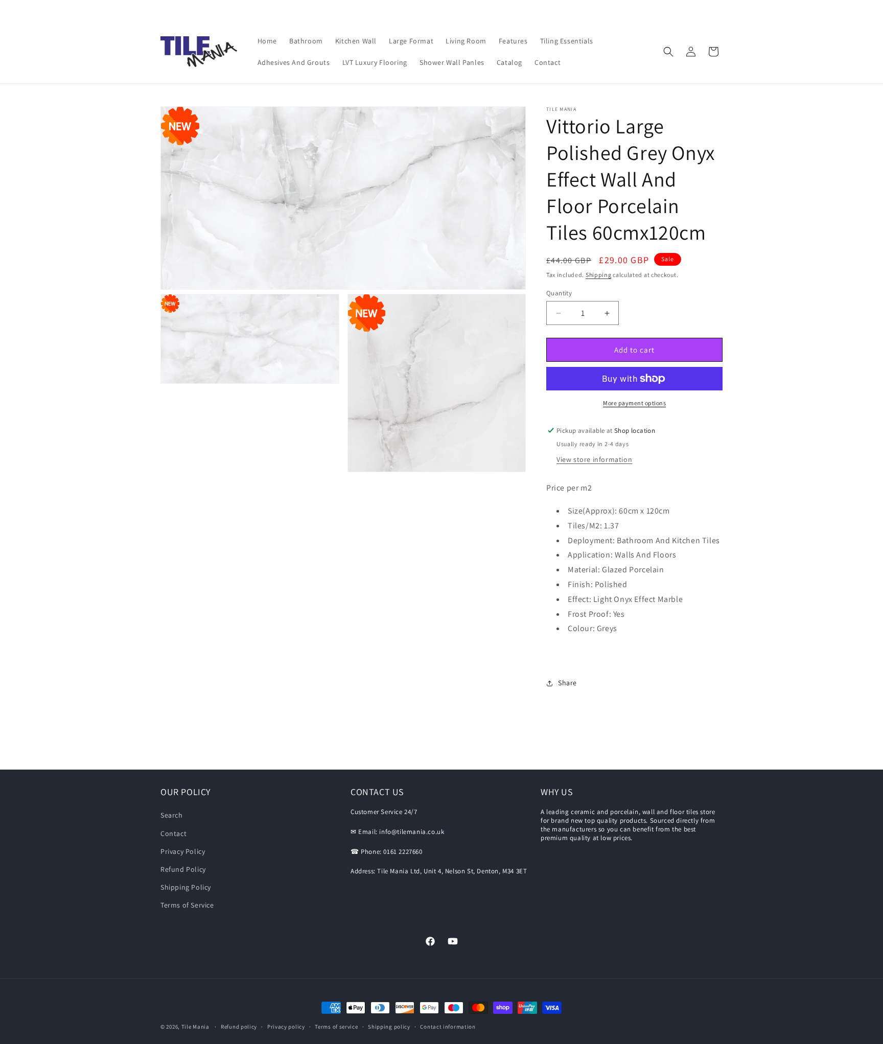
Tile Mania (195, 1026)
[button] (668, 51)
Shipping (599, 275)
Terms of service (336, 1026)
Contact (173, 833)
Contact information (447, 1026)
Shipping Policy (185, 887)
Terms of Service (187, 905)
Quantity (559, 293)
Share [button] (567, 682)
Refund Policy (183, 869)
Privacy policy (286, 1026)
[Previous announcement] (164, 9)
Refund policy (239, 1026)
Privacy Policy (182, 851)
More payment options (634, 403)
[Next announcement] (719, 9)
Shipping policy (389, 1026)
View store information (594, 459)
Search (171, 815)
